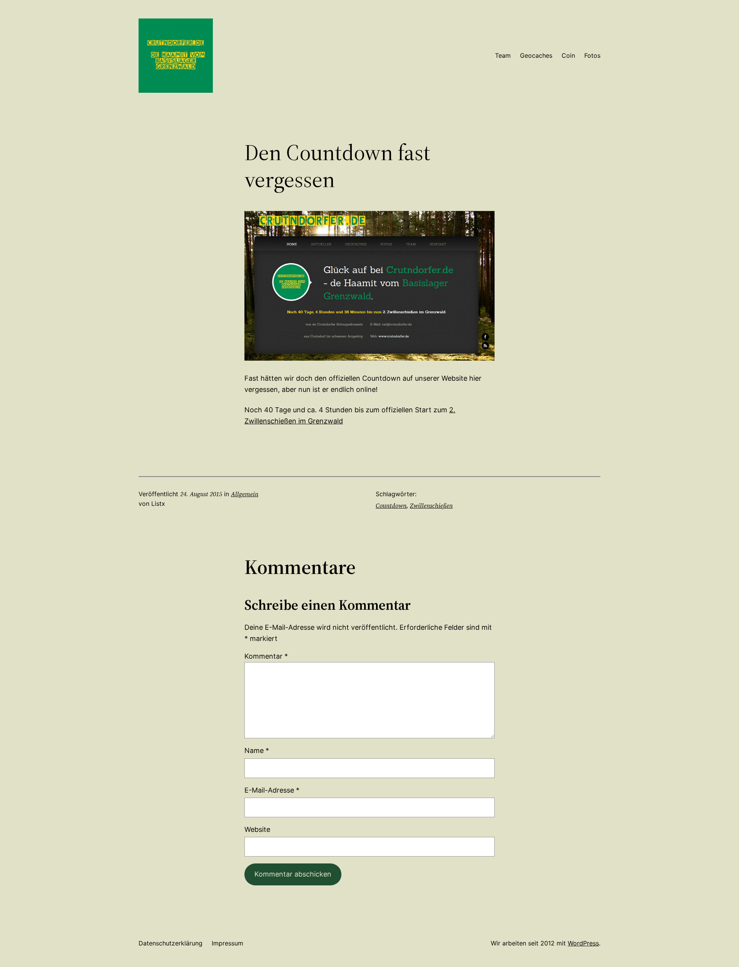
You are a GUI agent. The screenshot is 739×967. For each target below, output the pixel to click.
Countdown (391, 505)
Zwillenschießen (431, 505)
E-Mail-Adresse (271, 790)
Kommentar (266, 656)
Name (256, 750)
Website (257, 829)
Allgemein (244, 494)
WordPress (583, 943)
